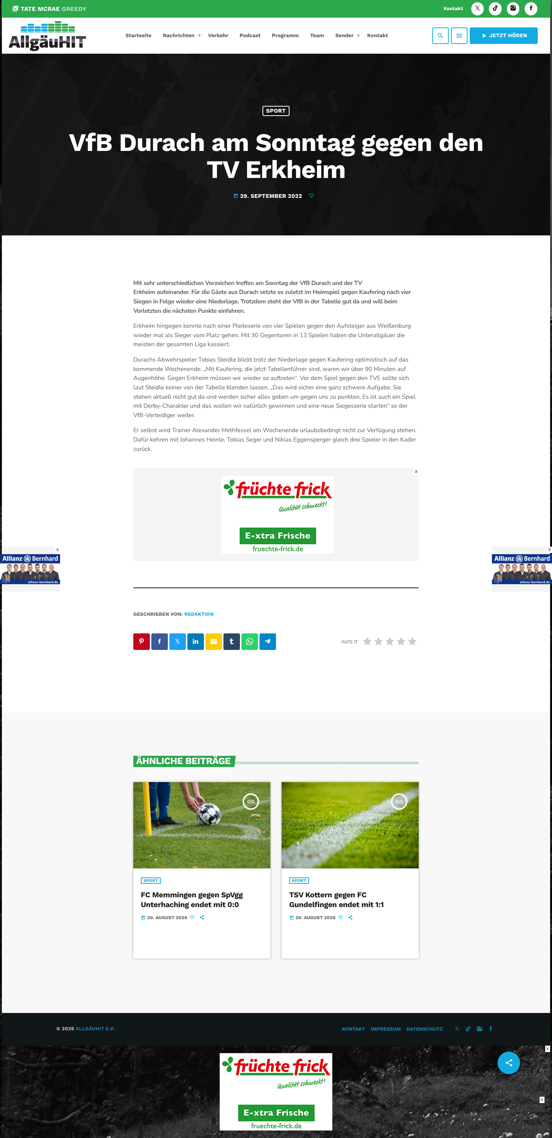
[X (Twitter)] (477, 8)
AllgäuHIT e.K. (95, 1029)
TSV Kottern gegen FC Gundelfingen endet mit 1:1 (336, 899)
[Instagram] (513, 8)
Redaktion (199, 614)
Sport (276, 110)
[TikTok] (495, 8)
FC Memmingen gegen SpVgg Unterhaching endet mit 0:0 (192, 899)
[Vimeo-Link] (47, 36)
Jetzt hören (503, 35)
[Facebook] (531, 8)
